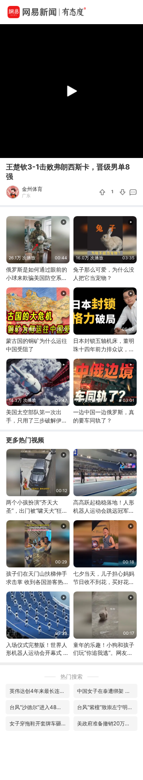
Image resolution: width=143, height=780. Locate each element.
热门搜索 (71, 676)
